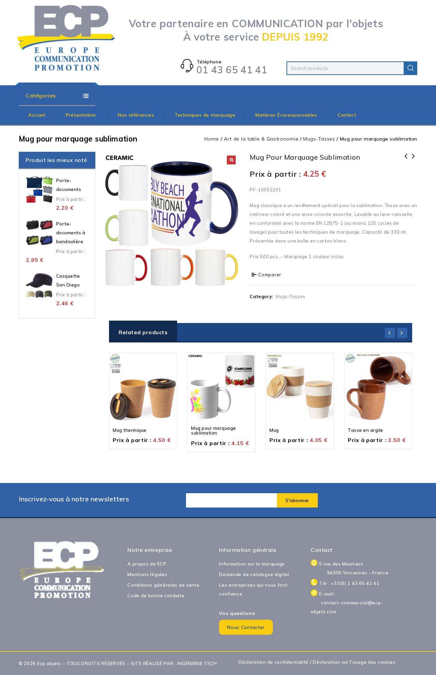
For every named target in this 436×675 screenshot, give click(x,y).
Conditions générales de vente (163, 585)
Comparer (269, 274)
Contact (347, 115)
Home (211, 139)
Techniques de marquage (204, 115)
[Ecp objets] (66, 38)
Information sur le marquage (252, 564)
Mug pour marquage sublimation (406, 161)
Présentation (82, 115)
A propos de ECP (147, 564)
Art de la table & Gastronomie (261, 139)
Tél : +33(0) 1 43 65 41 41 (349, 583)
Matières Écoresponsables (286, 115)
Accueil (36, 115)
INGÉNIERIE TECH (197, 663)
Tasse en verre (413, 161)
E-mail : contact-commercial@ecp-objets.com (353, 602)
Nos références (136, 115)
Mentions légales (147, 574)
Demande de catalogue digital (254, 574)
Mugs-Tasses (319, 139)
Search (410, 68)
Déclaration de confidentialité (273, 662)
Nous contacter (246, 627)
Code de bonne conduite (155, 595)
